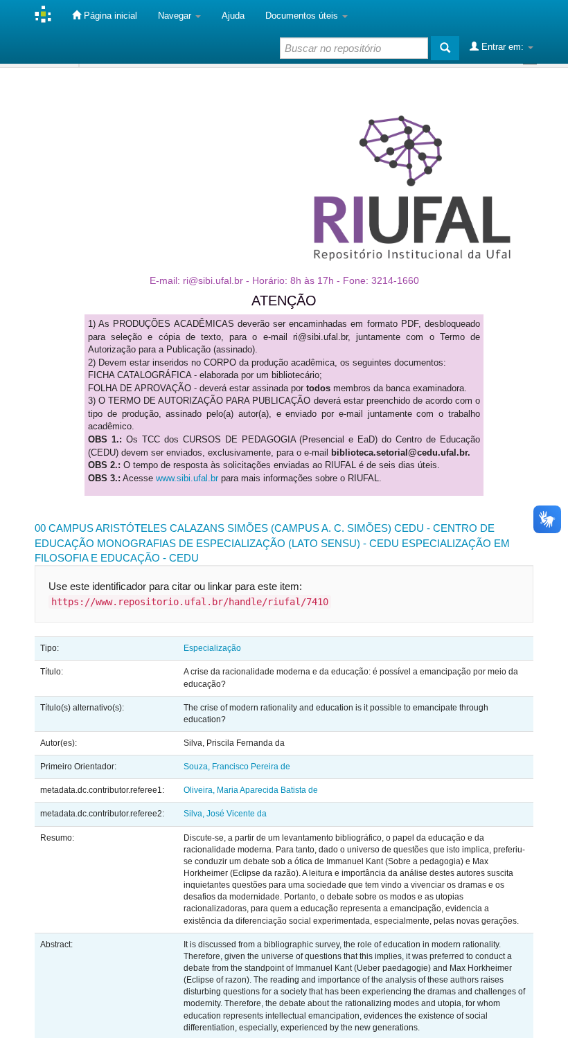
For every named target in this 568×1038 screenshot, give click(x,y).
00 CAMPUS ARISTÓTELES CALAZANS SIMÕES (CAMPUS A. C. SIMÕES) (213, 528)
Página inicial (109, 15)
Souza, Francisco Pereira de (237, 766)
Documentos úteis (303, 15)
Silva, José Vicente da (225, 813)
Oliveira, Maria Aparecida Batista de (251, 790)
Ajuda (233, 15)
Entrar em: (502, 47)
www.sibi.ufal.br (187, 478)
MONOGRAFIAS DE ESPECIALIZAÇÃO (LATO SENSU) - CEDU (248, 543)
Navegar (176, 15)
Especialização (212, 648)
